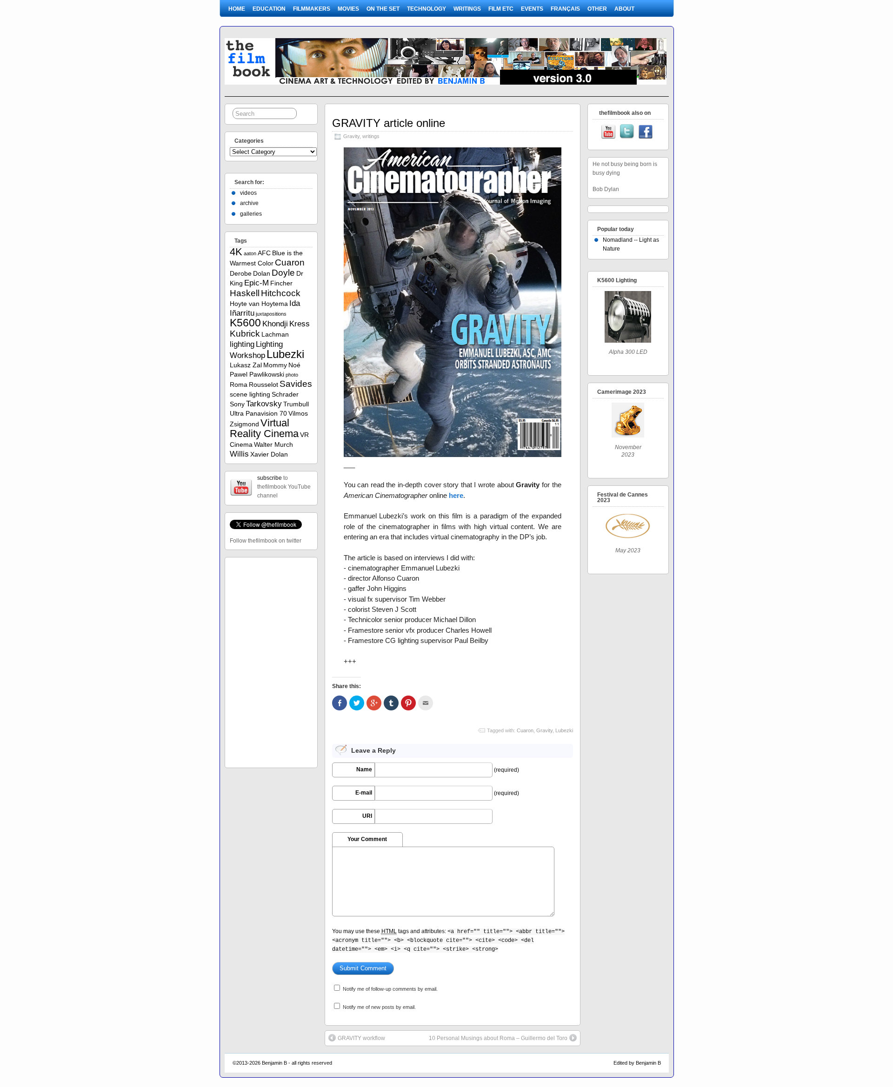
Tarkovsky (264, 403)
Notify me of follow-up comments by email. (390, 989)
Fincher (281, 283)
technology (426, 9)
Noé (294, 365)
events (532, 9)
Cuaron (525, 730)
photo (292, 375)
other (597, 9)
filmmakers (311, 9)
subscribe (269, 478)
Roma (238, 384)
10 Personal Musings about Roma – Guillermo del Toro (498, 1038)
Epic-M (256, 282)
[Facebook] (645, 132)
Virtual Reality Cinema (264, 428)
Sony (237, 404)
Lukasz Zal (246, 365)
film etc (500, 9)
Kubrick (245, 333)
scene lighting (250, 394)
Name (364, 769)
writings (467, 9)
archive (249, 203)
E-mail (363, 792)
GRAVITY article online (388, 123)
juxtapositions (271, 314)
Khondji (275, 323)
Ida (294, 303)
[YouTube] (608, 132)
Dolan (261, 273)
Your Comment (367, 839)
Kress (299, 323)
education (269, 9)
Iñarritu (242, 313)
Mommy (275, 365)
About (624, 9)
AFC (264, 253)
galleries (251, 214)
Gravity (351, 136)
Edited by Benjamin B (637, 1063)
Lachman (275, 334)
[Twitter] (627, 132)
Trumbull (296, 404)
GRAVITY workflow (361, 1038)
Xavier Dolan (269, 454)
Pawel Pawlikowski (257, 374)
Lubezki (564, 730)
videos (248, 193)
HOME (236, 9)
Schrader (285, 394)
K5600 (245, 323)
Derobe (241, 273)
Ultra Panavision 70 (258, 413)
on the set (383, 9)
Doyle (283, 273)
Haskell (245, 293)
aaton (250, 253)
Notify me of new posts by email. (379, 1007)
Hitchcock (280, 293)
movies (348, 9)
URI (367, 816)
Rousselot (263, 384)
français (565, 9)
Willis (239, 454)
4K (236, 252)
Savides (296, 384)
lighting (242, 344)
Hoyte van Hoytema (259, 303)
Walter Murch (273, 444)
